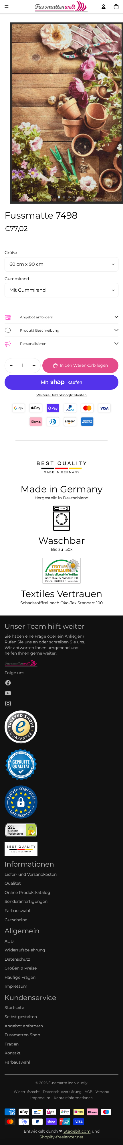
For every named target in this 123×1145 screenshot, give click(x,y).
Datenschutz (17, 959)
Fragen (12, 1044)
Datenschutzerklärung (62, 1091)
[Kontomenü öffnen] (103, 6)
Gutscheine (16, 919)
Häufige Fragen (20, 977)
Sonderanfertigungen (26, 901)
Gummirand (17, 278)
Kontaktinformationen (73, 1098)
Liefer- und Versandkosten (31, 874)
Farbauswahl (17, 910)
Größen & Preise (21, 968)
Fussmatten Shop (22, 1034)
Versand (102, 1091)
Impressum (16, 986)
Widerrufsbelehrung (25, 950)
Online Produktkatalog (27, 892)
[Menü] (6, 6)
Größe (11, 252)
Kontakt (13, 1053)
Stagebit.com (77, 1131)
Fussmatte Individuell (67, 1083)
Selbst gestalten (21, 1016)
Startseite (14, 1007)
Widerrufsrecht (27, 1091)
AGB (9, 941)
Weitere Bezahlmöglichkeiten (61, 395)
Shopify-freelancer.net (61, 1137)
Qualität (13, 883)
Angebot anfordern (24, 1026)
